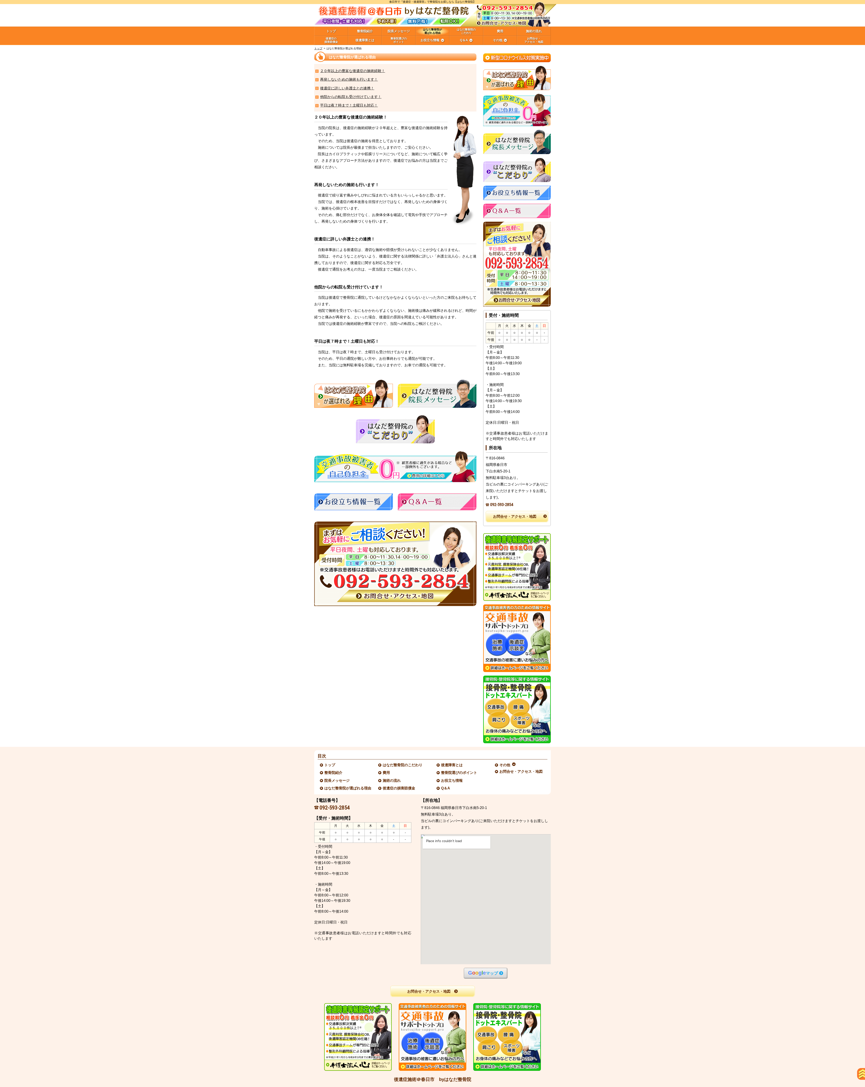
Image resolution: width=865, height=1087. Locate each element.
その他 (505, 765)
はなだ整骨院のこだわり (402, 765)
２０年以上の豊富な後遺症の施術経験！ (352, 71)
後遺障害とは (452, 765)
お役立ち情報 (452, 780)
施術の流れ (392, 780)
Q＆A (446, 788)
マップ (483, 973)
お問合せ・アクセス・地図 (514, 516)
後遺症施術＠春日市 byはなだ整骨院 (432, 1079)
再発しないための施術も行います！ (349, 79)
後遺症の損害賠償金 (399, 788)
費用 (386, 773)
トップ (331, 31)
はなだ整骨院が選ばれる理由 (348, 788)
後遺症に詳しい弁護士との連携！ (347, 88)
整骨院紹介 (333, 773)
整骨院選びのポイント (459, 773)
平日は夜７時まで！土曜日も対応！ (349, 105)
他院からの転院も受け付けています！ (350, 97)
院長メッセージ (337, 780)
